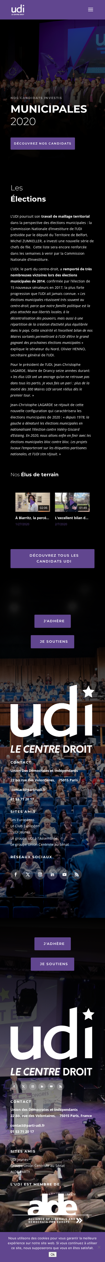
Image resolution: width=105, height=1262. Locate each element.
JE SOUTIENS (54, 641)
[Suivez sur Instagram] (40, 874)
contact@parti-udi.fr (28, 789)
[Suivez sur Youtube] (64, 874)
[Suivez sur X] (28, 874)
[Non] (98, 1247)
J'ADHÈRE (54, 621)
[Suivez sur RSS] (77, 874)
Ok (53, 1254)
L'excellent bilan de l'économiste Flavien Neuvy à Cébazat (72, 518)
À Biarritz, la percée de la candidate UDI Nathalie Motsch (32, 518)
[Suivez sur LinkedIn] (52, 874)
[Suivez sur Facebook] (15, 874)
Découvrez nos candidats (43, 143)
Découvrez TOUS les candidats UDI (54, 558)
